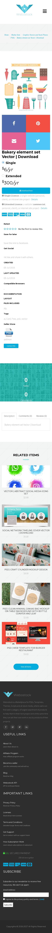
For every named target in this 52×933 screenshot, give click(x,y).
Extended (13, 176)
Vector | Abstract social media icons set (26, 492)
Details (34, 199)
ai (4, 318)
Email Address (9, 889)
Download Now (27, 190)
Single (11, 163)
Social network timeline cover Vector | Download (26, 531)
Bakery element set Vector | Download (30, 38)
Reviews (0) (41, 415)
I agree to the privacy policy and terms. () (24, 899)
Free (14, 318)
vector (24, 318)
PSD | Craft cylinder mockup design (26, 569)
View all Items (26, 667)
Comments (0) (25, 415)
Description (9, 415)
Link (42, 899)
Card (8, 318)
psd (18, 318)
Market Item (15, 35)
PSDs (13, 38)
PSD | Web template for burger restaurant (26, 649)
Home (6, 35)
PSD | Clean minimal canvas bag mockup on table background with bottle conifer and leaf (26, 611)
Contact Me (11, 346)
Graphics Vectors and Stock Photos (35, 35)
